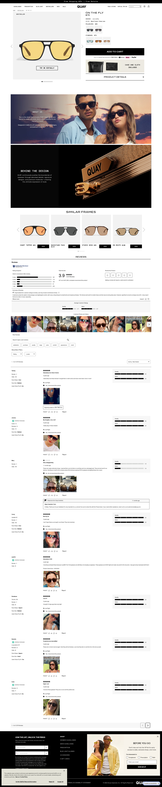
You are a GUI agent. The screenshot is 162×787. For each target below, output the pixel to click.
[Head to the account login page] (144, 7)
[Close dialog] (157, 736)
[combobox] (134, 6)
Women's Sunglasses (68, 740)
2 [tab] (43, 81)
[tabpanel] (47, 45)
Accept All (60, 781)
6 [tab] (49, 81)
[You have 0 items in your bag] (149, 7)
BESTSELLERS (21, 10)
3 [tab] (45, 81)
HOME (14, 10)
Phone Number (20, 750)
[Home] (82, 6)
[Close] (64, 771)
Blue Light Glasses (67, 751)
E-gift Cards (65, 759)
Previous (11, 46)
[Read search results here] (140, 6)
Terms (70, 782)
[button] (78, 251)
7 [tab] (50, 81)
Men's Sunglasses (67, 744)
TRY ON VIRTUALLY (47, 68)
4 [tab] (46, 81)
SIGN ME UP (142, 767)
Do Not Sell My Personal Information (26, 781)
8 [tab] (52, 81)
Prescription (65, 747)
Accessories (65, 755)
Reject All (51, 781)
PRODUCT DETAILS (115, 77)
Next (82, 46)
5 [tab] (47, 81)
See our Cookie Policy (21, 777)
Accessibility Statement (82, 782)
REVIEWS (81, 257)
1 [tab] (42, 81)
